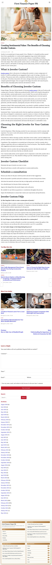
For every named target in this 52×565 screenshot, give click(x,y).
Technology (29, 552)
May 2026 (3, 412)
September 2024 (5, 462)
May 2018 (3, 513)
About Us (4, 531)
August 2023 (4, 495)
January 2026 (4, 422)
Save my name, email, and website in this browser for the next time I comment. (22, 383)
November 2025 (5, 427)
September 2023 (5, 493)
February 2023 (4, 503)
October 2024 (4, 460)
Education (29, 550)
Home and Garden (31, 557)
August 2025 (4, 434)
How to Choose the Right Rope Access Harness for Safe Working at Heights (38, 268)
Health (29, 548)
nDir (12, 51)
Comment (4, 353)
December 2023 (5, 485)
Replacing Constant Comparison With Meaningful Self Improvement (38, 312)
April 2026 (4, 414)
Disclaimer (4, 537)
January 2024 (4, 482)
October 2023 (4, 490)
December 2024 (5, 455)
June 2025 (3, 440)
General (28, 309)
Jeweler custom (5, 73)
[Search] (49, 2)
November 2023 (5, 487)
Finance (2, 309)
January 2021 (4, 510)
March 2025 (4, 447)
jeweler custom (33, 90)
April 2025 (4, 445)
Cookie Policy (5, 540)
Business (2, 265)
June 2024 (3, 470)
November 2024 (5, 457)
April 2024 (4, 475)
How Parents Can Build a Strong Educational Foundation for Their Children (37, 534)
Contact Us (4, 533)
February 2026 (4, 419)
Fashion (29, 555)
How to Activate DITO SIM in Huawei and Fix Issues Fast (37, 531)
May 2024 (3, 472)
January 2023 (4, 505)
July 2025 (3, 437)
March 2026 (4, 417)
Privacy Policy (5, 535)
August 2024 (4, 465)
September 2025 (5, 432)
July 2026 (3, 407)
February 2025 (4, 450)
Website (29, 377)
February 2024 (4, 480)
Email (3, 377)
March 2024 (4, 477)
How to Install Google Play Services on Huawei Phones (36, 536)
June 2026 (3, 409)
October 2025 (4, 429)
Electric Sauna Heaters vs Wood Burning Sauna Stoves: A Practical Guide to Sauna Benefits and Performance (13, 278)
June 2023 (3, 498)
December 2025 (5, 424)
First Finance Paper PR (26, 4)
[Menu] (2, 2)
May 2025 (3, 442)
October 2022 (4, 508)
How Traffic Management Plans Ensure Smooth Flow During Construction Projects (12, 269)
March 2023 (4, 500)
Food (28, 559)
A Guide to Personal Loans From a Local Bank (35, 524)
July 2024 (3, 467)
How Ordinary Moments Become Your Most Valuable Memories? (12, 320)
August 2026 (4, 404)
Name (3, 371)
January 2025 (4, 452)
